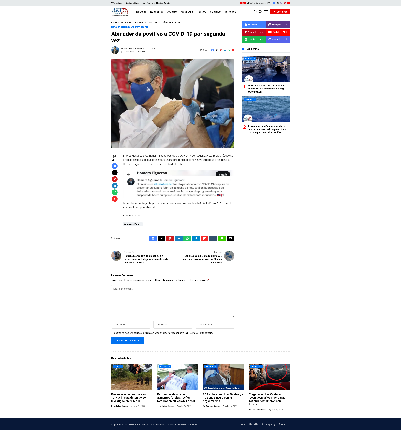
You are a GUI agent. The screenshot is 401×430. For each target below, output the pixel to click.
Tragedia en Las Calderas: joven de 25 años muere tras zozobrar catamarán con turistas (267, 399)
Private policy (268, 424)
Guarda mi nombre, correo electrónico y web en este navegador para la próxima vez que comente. (164, 333)
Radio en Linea (132, 3)
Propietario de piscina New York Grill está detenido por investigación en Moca (129, 398)
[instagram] (281, 3)
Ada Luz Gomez (121, 406)
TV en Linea (116, 3)
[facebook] (274, 3)
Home (114, 22)
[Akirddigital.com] (120, 12)
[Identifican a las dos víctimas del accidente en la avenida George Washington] (266, 69)
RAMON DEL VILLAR (132, 48)
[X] (278, 3)
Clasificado (147, 3)
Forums (283, 424)
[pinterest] (285, 3)
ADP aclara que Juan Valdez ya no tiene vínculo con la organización (223, 398)
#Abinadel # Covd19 (133, 224)
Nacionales (126, 22)
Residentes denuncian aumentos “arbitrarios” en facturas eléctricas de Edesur (176, 398)
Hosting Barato (163, 3)
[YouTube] (288, 3)
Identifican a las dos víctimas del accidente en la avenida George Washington (267, 88)
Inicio (243, 424)
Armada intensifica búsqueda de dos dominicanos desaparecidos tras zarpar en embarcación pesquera (267, 131)
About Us (253, 424)
